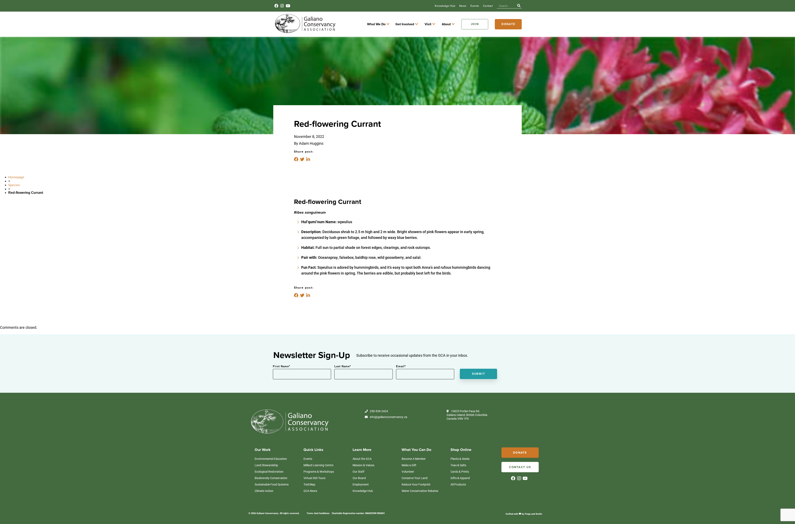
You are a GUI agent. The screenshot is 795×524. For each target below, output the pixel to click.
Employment (361, 484)
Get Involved (404, 24)
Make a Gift (409, 465)
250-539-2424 (379, 411)
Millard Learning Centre (318, 465)
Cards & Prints (459, 471)
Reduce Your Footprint (416, 484)
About (446, 24)
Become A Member (414, 459)
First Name (281, 366)
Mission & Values (363, 465)
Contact (488, 6)
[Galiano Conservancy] (304, 33)
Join (475, 24)
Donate (508, 24)
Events (474, 6)
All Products (458, 484)
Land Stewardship (266, 465)
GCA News (310, 491)
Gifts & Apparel (460, 478)
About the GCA (362, 459)
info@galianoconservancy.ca (388, 417)
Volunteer (408, 471)
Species (14, 185)
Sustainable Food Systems (272, 484)
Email (401, 366)
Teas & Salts (458, 465)
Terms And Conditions (318, 513)
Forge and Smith (533, 513)
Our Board (359, 478)
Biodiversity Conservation (271, 478)
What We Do (376, 24)
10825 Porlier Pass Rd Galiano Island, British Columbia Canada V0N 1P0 (467, 414)
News (462, 6)
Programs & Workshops (319, 471)
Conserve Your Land (415, 478)
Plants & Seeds (460, 459)
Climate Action (264, 491)
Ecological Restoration (269, 471)
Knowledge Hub (445, 6)
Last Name (342, 366)
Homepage (16, 177)
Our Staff (358, 471)
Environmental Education (271, 459)
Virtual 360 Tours (314, 478)
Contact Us (520, 467)
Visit (428, 24)
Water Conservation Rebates (420, 491)
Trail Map (309, 484)
